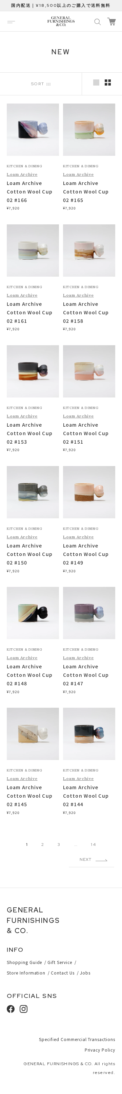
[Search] (97, 21)
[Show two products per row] (108, 82)
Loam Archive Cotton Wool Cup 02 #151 (86, 433)
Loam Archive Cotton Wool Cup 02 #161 (30, 312)
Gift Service (59, 962)
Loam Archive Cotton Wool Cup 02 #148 (30, 675)
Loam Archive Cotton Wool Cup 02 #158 (86, 312)
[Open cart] (111, 21)
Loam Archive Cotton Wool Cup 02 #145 (30, 796)
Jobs (85, 973)
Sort (38, 84)
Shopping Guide (24, 962)
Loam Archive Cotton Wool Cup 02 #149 (86, 554)
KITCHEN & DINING (24, 166)
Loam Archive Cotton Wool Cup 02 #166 (30, 191)
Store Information (26, 973)
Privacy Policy (100, 1050)
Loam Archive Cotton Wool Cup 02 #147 (86, 675)
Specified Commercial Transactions (77, 1039)
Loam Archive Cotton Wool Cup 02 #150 (30, 554)
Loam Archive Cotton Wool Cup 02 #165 (86, 191)
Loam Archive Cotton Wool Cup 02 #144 (86, 796)
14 (93, 844)
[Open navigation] (11, 21)
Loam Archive (22, 174)
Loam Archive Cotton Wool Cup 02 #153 (30, 433)
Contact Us (63, 973)
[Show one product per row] (96, 82)
